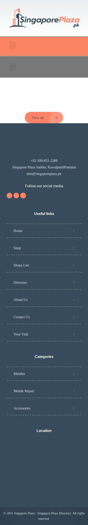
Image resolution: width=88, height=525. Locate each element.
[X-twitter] (23, 195)
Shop (17, 248)
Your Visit (21, 334)
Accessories (22, 408)
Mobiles (19, 374)
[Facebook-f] (16, 195)
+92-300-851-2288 (44, 161)
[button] (12, 45)
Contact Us (22, 317)
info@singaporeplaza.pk (44, 174)
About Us (21, 300)
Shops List (21, 265)
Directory (20, 282)
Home (18, 231)
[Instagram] (9, 195)
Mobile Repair (24, 391)
